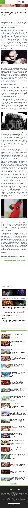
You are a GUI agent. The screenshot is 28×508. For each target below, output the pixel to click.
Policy (17, 502)
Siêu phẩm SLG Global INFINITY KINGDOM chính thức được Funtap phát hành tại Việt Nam (17, 351)
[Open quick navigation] (26, 9)
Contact (15, 504)
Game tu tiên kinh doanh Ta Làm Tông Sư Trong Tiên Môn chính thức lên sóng (17, 398)
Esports (18, 489)
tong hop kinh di (14, 326)
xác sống (5, 326)
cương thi (18, 326)
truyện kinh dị (23, 326)
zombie (9, 326)
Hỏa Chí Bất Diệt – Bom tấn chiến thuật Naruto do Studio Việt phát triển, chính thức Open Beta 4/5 (17, 442)
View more (14, 483)
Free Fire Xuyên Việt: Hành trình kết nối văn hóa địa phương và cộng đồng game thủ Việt (17, 420)
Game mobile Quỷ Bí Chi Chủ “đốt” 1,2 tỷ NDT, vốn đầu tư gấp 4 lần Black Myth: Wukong (7, 297)
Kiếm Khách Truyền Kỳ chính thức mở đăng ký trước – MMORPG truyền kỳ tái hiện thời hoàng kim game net (7, 308)
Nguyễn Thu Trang (4, 15)
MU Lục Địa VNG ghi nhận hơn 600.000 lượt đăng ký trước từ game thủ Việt (17, 471)
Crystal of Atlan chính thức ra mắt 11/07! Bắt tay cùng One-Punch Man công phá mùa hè (17, 435)
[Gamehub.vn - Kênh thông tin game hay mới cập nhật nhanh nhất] (2, 1)
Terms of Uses (12, 502)
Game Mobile (22, 486)
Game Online (11, 489)
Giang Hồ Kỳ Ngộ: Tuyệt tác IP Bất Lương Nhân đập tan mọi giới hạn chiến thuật (18, 358)
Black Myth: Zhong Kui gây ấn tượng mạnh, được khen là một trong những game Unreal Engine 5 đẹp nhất (19, 308)
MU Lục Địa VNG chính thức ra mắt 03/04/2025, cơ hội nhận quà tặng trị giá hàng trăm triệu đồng (18, 464)
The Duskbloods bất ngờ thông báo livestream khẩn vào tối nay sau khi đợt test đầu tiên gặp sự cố (19, 297)
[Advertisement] (14, 274)
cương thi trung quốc (10, 327)
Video (16, 486)
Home (4, 486)
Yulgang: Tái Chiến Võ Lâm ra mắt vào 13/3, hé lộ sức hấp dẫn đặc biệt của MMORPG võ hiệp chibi (17, 478)
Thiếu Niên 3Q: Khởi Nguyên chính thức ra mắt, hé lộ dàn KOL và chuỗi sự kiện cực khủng (17, 382)
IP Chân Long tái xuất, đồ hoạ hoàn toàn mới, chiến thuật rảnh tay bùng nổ (17, 427)
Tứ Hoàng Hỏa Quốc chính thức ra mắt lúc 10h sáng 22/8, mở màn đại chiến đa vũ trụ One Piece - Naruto (18, 413)
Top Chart (10, 486)
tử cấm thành (4, 327)
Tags (3, 326)
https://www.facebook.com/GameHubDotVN (15, 260)
